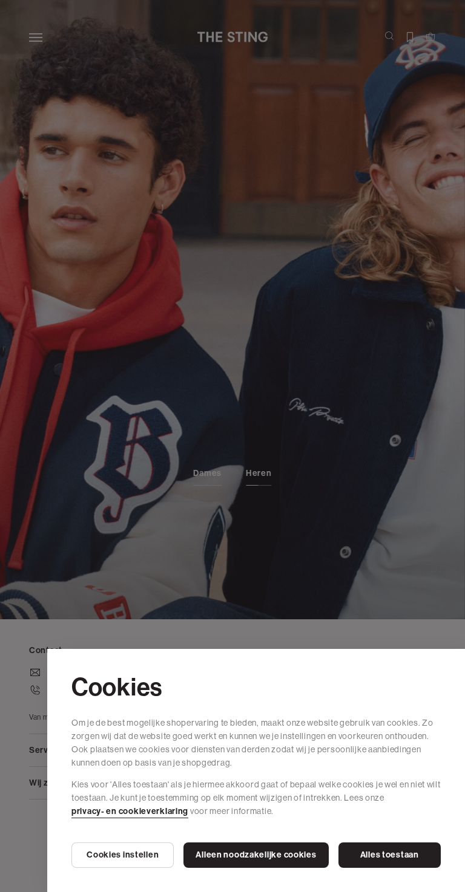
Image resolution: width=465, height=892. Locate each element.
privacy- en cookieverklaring (129, 811)
